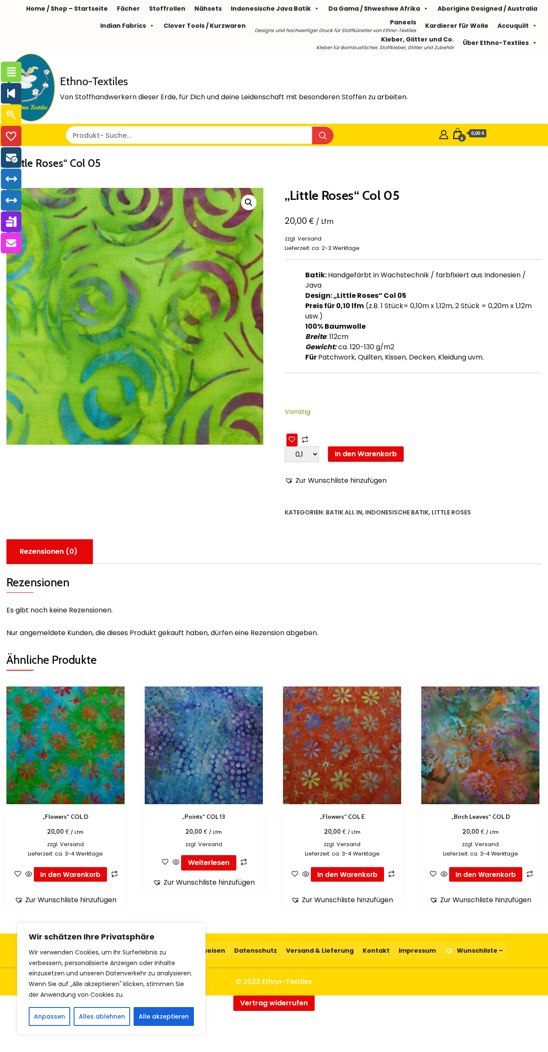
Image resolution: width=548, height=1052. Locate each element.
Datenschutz (255, 950)
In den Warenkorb (366, 454)
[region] (111, 979)
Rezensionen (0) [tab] (48, 551)
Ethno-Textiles (94, 81)
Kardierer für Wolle (456, 25)
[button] (248, 202)
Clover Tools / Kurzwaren (205, 25)
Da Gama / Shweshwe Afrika (374, 8)
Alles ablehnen (102, 1016)
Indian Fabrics (123, 25)
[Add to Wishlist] (292, 440)
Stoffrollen (167, 8)
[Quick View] (29, 875)
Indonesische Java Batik (271, 8)
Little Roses (451, 512)
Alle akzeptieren (164, 1016)
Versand (310, 238)
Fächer (128, 8)
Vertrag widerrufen (274, 1003)
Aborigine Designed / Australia (487, 8)
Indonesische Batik (397, 512)
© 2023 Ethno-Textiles (274, 982)
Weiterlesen (208, 863)
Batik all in (344, 512)
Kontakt (376, 950)
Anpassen (49, 1016)
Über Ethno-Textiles (496, 43)
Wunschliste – (479, 950)
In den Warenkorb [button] (70, 874)
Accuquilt (513, 25)
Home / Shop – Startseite (67, 8)
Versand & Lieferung (320, 950)
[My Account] (443, 133)
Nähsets (208, 8)
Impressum (417, 950)
